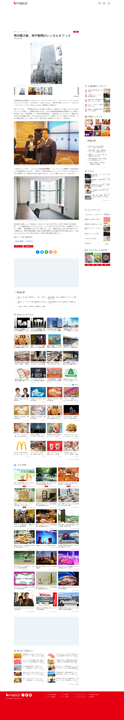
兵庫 (76, 31)
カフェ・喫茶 (19, 241)
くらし (25, 31)
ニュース (20, 31)
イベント (29, 241)
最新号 (88, 264)
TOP (15, 31)
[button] (14, 91)
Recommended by (68, 384)
